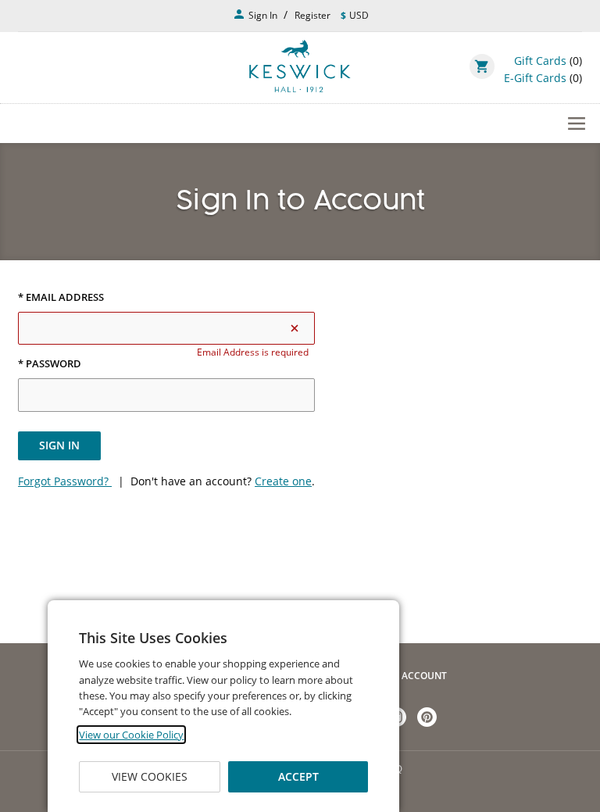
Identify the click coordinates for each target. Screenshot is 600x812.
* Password (49, 364)
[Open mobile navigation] (300, 123)
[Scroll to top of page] (570, 601)
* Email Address (61, 298)
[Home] (300, 66)
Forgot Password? (65, 481)
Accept (298, 776)
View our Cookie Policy (131, 735)
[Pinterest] (427, 717)
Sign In (59, 445)
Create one (283, 481)
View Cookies (150, 776)
